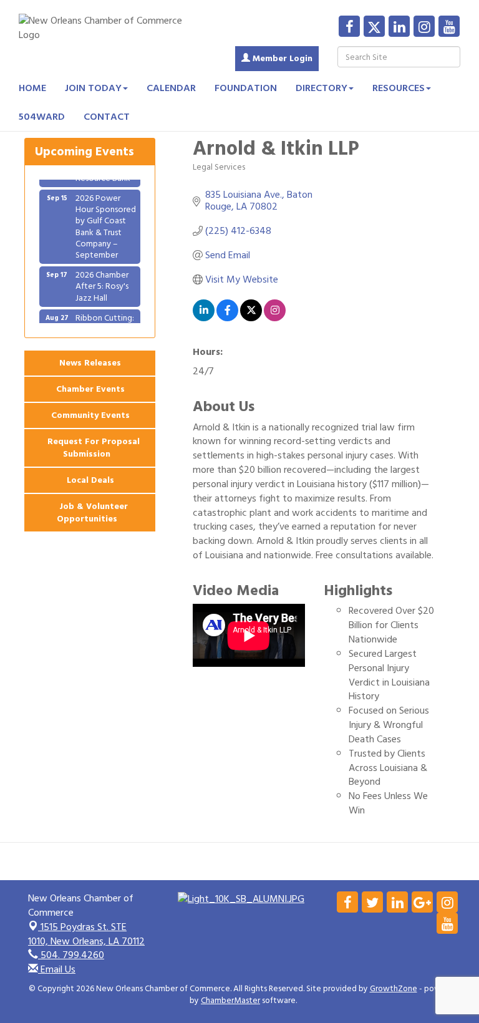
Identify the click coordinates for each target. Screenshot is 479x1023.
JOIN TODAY (93, 88)
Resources (398, 88)
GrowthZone (393, 989)
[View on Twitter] (251, 318)
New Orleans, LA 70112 (86, 934)
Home (32, 88)
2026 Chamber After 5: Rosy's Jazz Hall (101, 280)
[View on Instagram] (275, 318)
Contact (107, 117)
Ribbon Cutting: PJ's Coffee (104, 318)
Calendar (171, 88)
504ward (42, 117)
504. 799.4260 (71, 955)
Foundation (246, 88)
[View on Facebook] (227, 318)
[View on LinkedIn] (204, 318)
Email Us (56, 969)
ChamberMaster (230, 1000)
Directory (321, 88)
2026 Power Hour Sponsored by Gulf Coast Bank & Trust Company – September (105, 220)
